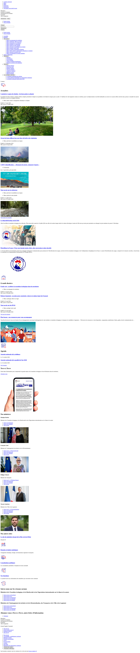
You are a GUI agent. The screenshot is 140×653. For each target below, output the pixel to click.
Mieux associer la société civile (13, 52)
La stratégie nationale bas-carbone (14, 76)
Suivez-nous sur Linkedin (9, 599)
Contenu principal (8, 1)
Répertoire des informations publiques (12, 645)
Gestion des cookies (8, 647)
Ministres (6, 64)
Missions (8, 57)
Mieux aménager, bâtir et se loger (14, 41)
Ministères (6, 56)
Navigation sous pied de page (10, 8)
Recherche (6, 5)
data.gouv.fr (6, 632)
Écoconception (7, 641)
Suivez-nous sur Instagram (10, 597)
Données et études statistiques (9, 550)
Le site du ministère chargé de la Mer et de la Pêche (16, 537)
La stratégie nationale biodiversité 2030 (15, 79)
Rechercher (6, 7)
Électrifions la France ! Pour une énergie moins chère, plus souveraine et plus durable (26, 248)
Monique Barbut (10, 65)
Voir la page (6, 425)
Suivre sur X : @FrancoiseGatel (11, 450)
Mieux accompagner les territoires (14, 40)
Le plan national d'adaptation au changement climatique (19, 77)
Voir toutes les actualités (6, 217)
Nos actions (6, 38)
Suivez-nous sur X (8, 596)
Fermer (2, 25)
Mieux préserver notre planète (13, 45)
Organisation (9, 58)
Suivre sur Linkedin (8, 424)
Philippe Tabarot (10, 68)
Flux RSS (6, 644)
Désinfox (6, 37)
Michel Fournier (10, 73)
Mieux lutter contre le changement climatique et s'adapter (19, 50)
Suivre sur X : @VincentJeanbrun (11, 509)
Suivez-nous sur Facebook (10, 595)
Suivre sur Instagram (8, 422)
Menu (5, 3)
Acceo (5, 640)
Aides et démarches (8, 54)
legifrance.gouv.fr (8, 631)
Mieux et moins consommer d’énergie (15, 49)
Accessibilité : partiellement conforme (12, 636)
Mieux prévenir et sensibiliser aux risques (15, 46)
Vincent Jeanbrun (10, 69)
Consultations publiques (8, 563)
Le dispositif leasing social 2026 (10, 220)
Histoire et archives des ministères (14, 62)
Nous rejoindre (7, 22)
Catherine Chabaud (10, 71)
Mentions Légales (8, 637)
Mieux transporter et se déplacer (13, 43)
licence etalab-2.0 (33, 651)
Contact (5, 643)
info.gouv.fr (6, 628)
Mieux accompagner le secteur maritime (15, 53)
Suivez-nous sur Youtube (9, 600)
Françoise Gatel (10, 67)
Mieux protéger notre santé (12, 48)
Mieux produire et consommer (13, 44)
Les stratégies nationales (9, 75)
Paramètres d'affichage (9, 648)
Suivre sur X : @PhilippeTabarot (11, 480)
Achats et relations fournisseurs (13, 61)
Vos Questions (5, 576)
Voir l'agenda (4, 365)
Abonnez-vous (4, 374)
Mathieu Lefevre (10, 72)
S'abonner (6, 616)
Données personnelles (9, 639)
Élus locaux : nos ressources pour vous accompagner (16, 317)
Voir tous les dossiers (5, 314)
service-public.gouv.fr (8, 630)
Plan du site (6, 635)
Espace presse (7, 21)
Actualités (6, 36)
